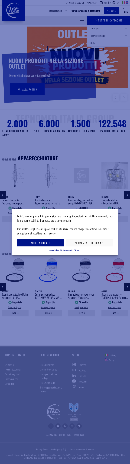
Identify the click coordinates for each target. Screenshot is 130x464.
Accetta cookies (40, 243)
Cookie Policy (54, 250)
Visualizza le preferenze (89, 243)
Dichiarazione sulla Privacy (69, 250)
